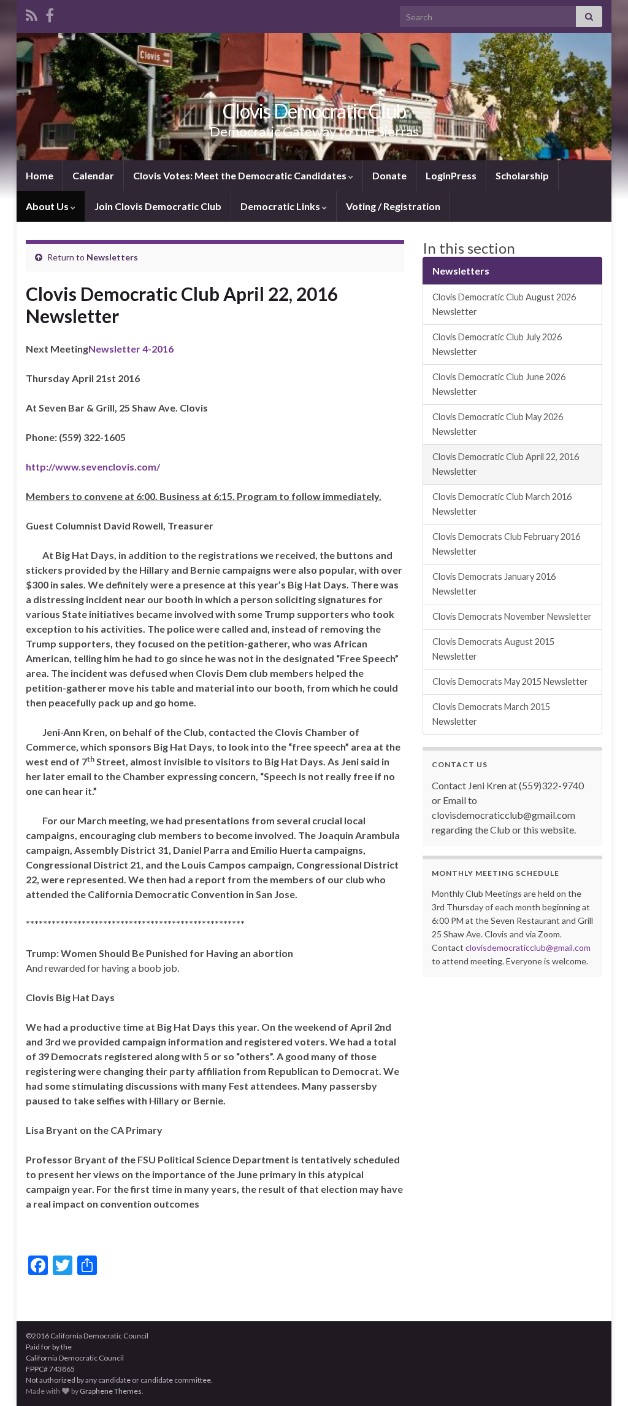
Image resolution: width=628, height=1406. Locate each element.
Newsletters (112, 257)
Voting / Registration (393, 206)
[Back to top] (600, 1378)
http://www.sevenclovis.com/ (93, 466)
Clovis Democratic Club (314, 111)
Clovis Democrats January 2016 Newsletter (494, 583)
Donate (389, 175)
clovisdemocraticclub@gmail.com (528, 947)
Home (39, 175)
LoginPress (451, 175)
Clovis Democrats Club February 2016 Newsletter (506, 544)
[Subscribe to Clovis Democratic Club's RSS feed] (31, 13)
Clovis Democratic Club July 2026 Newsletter (497, 344)
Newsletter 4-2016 (131, 348)
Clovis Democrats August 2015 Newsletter (493, 649)
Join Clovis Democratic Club (157, 206)
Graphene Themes (111, 1391)
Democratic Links (281, 206)
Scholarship (522, 175)
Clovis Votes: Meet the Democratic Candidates (240, 175)
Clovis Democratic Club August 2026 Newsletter (504, 304)
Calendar (93, 175)
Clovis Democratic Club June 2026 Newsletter (498, 384)
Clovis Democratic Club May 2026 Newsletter (497, 424)
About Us (48, 206)
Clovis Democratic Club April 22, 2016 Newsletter (505, 464)
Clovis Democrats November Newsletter (512, 616)
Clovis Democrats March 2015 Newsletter (491, 714)
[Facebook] (49, 13)
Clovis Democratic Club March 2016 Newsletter (502, 504)
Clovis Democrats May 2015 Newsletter (510, 681)
